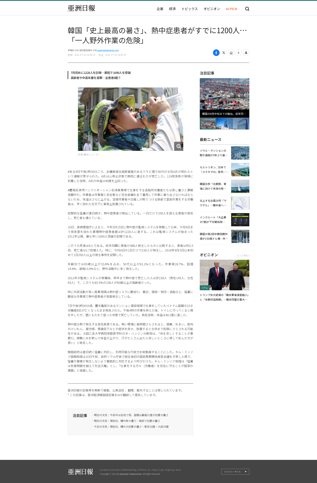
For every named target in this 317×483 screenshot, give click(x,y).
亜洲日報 (81, 8)
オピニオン (212, 8)
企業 (160, 8)
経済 (172, 8)
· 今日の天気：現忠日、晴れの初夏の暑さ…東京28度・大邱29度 (130, 426)
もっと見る (242, 255)
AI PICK (231, 8)
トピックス (189, 8)
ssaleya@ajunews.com (108, 50)
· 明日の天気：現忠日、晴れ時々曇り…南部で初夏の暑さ (126, 421)
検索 (247, 9)
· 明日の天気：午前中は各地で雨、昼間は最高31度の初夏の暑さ (130, 415)
